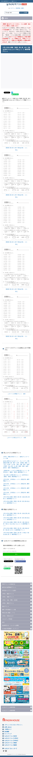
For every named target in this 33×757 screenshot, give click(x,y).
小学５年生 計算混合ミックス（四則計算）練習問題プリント (16, 484)
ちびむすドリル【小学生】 (11, 738)
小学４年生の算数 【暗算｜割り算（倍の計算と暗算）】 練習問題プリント (16, 497)
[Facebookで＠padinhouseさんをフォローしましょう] (20, 561)
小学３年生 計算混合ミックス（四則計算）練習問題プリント (16, 493)
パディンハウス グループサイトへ (13, 724)
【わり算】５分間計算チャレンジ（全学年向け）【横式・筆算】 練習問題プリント (16, 475)
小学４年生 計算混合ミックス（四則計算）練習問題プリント (16, 488)
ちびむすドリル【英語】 (10, 742)
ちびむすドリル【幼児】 (10, 736)
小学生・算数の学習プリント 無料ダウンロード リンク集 (16, 457)
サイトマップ (8, 733)
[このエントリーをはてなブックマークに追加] (12, 93)
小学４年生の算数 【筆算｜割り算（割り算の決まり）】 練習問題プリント (16, 502)
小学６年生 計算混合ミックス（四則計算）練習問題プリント (16, 480)
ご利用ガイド (8, 729)
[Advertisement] (16, 71)
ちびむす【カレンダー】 (10, 748)
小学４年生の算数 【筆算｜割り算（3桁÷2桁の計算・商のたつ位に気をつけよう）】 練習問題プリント (16, 524)
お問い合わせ (8, 727)
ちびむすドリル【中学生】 (11, 740)
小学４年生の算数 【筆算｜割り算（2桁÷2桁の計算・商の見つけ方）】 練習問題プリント (16, 529)
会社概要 (6, 731)
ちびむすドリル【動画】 (10, 745)
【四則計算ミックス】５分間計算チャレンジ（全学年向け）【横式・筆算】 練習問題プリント (16, 471)
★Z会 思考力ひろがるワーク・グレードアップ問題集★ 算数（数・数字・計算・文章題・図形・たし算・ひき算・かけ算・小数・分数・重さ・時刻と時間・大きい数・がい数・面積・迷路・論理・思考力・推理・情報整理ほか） (16, 464)
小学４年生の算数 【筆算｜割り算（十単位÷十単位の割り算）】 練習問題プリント (16, 533)
